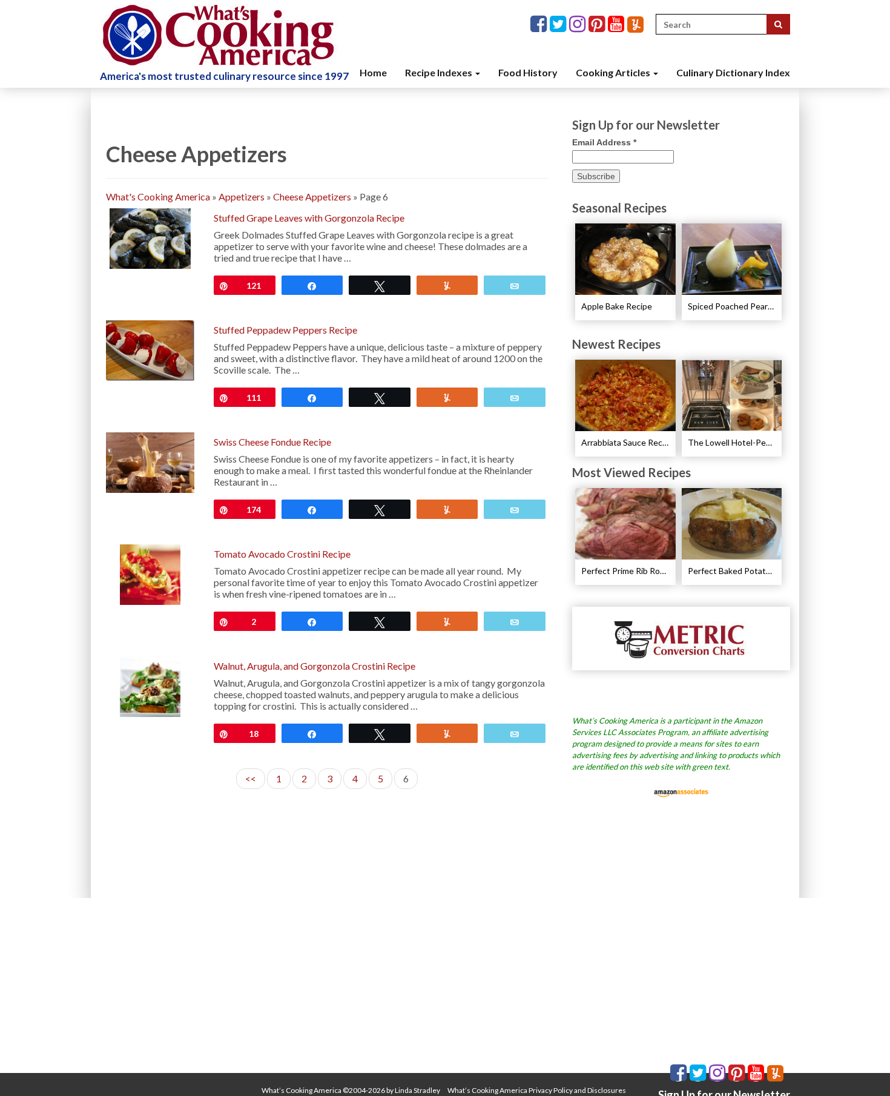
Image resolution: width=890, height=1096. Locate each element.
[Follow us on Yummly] (635, 24)
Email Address (604, 142)
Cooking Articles (614, 72)
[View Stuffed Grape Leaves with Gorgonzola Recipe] (150, 237)
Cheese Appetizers (312, 196)
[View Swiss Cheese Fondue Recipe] (150, 461)
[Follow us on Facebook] (540, 24)
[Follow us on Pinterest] (598, 24)
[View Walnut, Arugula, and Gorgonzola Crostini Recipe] (150, 685)
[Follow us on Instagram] (578, 24)
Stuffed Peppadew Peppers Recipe (285, 329)
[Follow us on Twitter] (559, 24)
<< (250, 778)
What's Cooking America (158, 196)
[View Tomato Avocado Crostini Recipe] (150, 573)
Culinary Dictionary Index (733, 72)
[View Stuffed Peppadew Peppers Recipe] (150, 349)
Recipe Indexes (439, 72)
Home (373, 72)
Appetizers (242, 196)
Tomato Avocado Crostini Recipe (282, 554)
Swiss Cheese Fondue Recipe (272, 441)
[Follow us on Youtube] (617, 24)
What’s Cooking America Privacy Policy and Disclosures (536, 1090)
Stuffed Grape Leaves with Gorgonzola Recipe (309, 217)
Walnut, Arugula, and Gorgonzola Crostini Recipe (314, 666)
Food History (528, 72)
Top (861, 1067)
